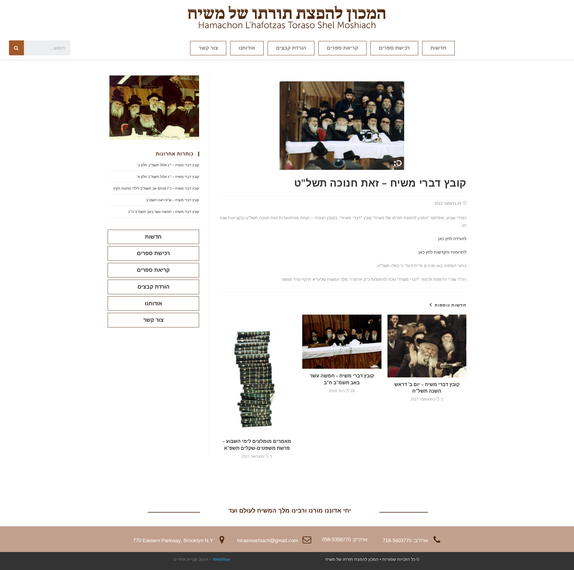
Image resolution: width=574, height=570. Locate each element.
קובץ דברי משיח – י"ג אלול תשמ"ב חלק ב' (168, 164)
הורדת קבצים (291, 48)
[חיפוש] (16, 47)
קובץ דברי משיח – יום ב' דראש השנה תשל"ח (426, 387)
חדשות (438, 48)
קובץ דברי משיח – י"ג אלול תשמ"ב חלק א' (168, 176)
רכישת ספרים (394, 48)
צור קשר (208, 48)
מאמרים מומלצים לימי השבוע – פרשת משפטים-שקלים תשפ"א (256, 444)
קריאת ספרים (342, 48)
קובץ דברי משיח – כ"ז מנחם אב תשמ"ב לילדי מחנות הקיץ (156, 188)
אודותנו (247, 48)
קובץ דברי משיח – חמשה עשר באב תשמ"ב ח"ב (342, 378)
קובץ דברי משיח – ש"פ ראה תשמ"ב (172, 199)
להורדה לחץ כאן (452, 238)
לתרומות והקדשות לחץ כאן (442, 252)
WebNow (221, 559)
